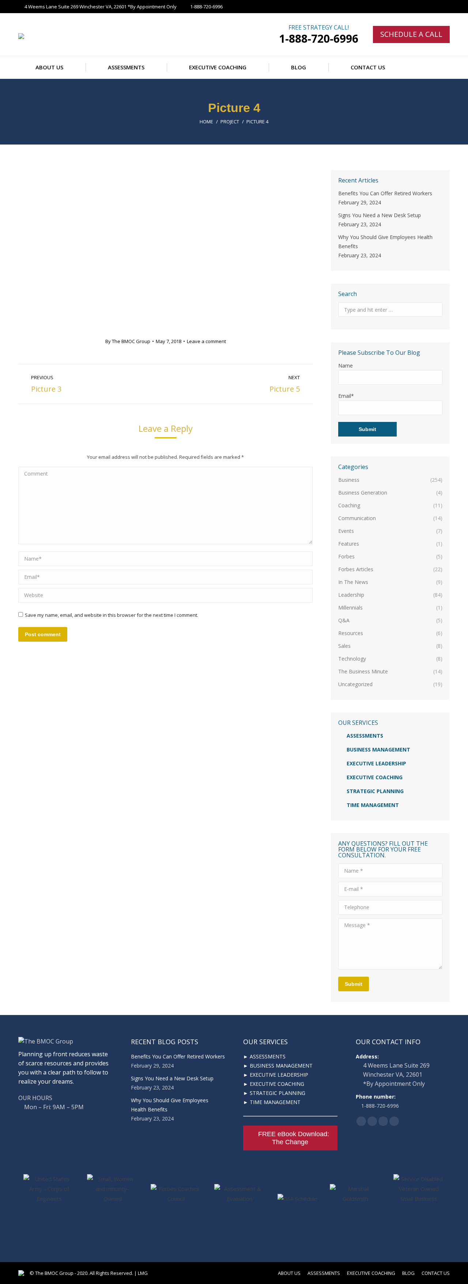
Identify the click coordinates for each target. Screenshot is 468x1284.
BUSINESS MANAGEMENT (378, 749)
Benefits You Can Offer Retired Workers (385, 193)
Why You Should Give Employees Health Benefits (385, 242)
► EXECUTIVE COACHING (273, 1083)
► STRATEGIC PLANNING (274, 1092)
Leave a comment (206, 341)
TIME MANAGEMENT (373, 804)
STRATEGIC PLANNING (375, 791)
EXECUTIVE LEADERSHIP (376, 763)
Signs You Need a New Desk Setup (379, 215)
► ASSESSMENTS (264, 1056)
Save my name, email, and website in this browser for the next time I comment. (111, 615)
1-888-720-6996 (318, 38)
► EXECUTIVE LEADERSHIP (275, 1074)
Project (229, 121)
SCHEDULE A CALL (411, 34)
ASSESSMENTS (365, 735)
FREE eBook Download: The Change (293, 1138)
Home (206, 121)
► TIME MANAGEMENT (272, 1102)
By (127, 341)
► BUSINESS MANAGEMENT (278, 1065)
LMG (143, 1273)
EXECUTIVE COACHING (375, 777)
